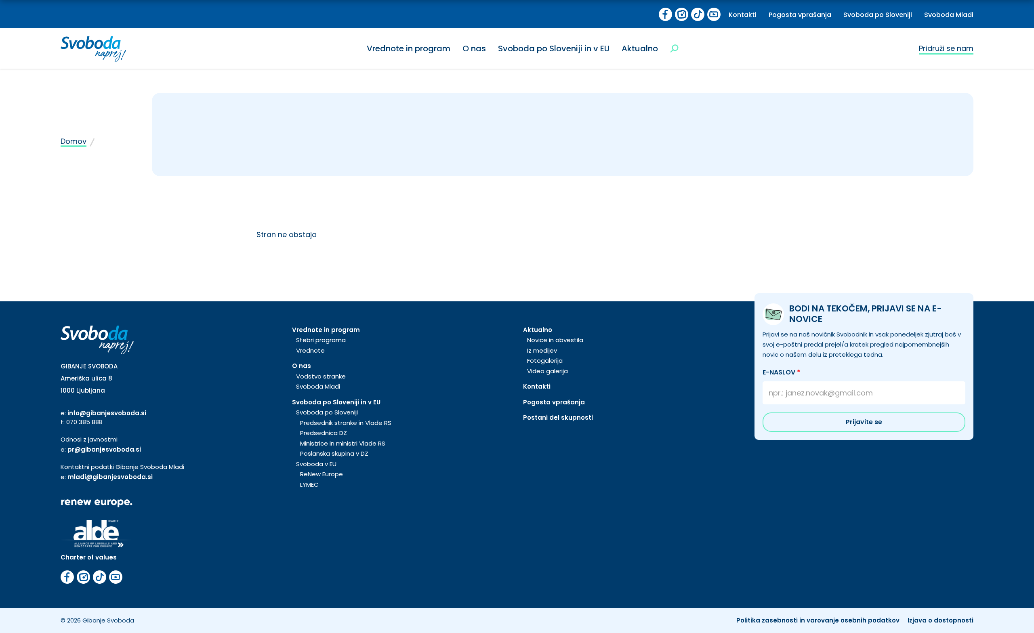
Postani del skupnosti (558, 417)
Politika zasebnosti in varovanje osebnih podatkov (817, 620)
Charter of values (89, 557)
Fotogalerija (545, 360)
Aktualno (640, 48)
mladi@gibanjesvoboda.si (110, 477)
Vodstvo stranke (321, 376)
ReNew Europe (321, 474)
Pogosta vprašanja (800, 14)
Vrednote (310, 350)
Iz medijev (542, 350)
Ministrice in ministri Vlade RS (342, 443)
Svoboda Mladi (948, 14)
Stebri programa (321, 340)
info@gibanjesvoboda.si (106, 413)
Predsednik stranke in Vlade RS (345, 422)
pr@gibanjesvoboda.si (104, 449)
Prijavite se (864, 422)
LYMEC (309, 484)
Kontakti (743, 14)
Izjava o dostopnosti (940, 620)
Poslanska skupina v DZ (334, 453)
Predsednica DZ (323, 433)
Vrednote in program (408, 48)
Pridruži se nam (946, 48)
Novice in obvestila (555, 340)
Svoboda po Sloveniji (877, 14)
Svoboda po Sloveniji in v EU (553, 48)
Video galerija (547, 371)
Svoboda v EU (316, 464)
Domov (73, 141)
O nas (474, 48)
